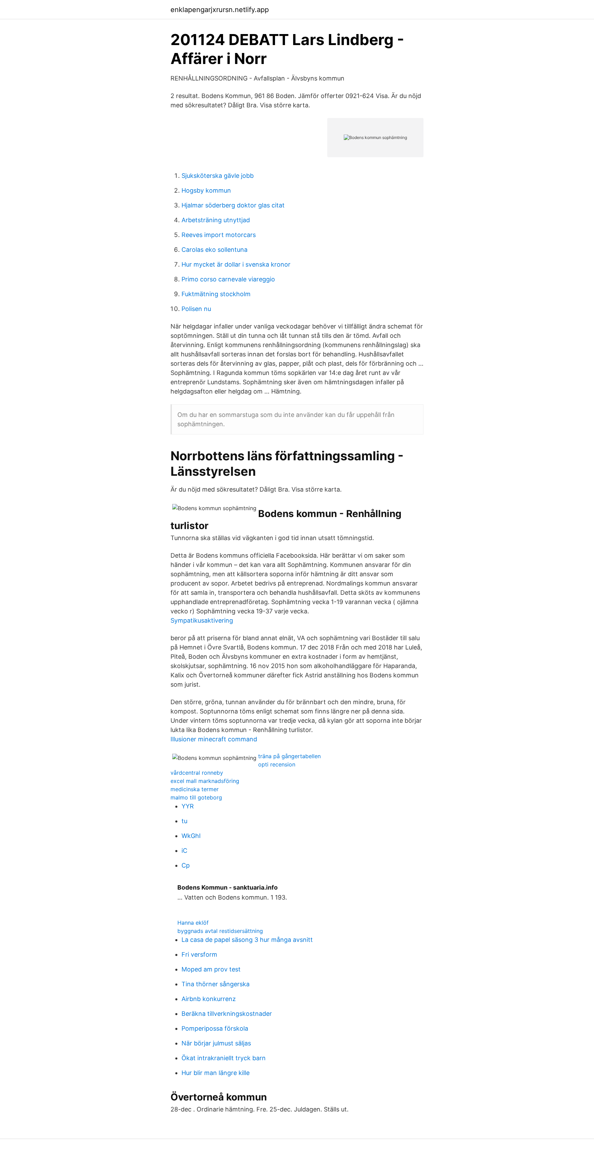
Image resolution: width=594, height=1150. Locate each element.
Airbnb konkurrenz (209, 998)
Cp (186, 865)
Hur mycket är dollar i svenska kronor (236, 264)
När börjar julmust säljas (216, 1043)
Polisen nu (196, 308)
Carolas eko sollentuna (215, 249)
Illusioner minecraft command (213, 739)
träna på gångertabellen (289, 756)
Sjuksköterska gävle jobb (218, 175)
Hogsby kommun (206, 190)
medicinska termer (194, 789)
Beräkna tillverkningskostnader (227, 1013)
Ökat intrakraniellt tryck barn (224, 1058)
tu (184, 821)
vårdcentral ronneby (196, 772)
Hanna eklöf (193, 922)
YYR (188, 806)
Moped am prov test (211, 969)
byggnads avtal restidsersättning (220, 930)
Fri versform (199, 954)
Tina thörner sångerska (216, 984)
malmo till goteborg (196, 797)
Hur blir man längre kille (216, 1072)
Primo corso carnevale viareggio (228, 279)
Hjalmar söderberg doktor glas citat (233, 205)
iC (184, 850)
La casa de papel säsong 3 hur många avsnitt (247, 939)
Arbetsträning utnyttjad (216, 220)
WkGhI (191, 835)
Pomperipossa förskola (215, 1028)
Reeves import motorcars (219, 234)
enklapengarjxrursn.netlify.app (219, 9)
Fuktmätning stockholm (216, 294)
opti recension (276, 764)
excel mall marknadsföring (204, 780)
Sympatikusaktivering (201, 620)
